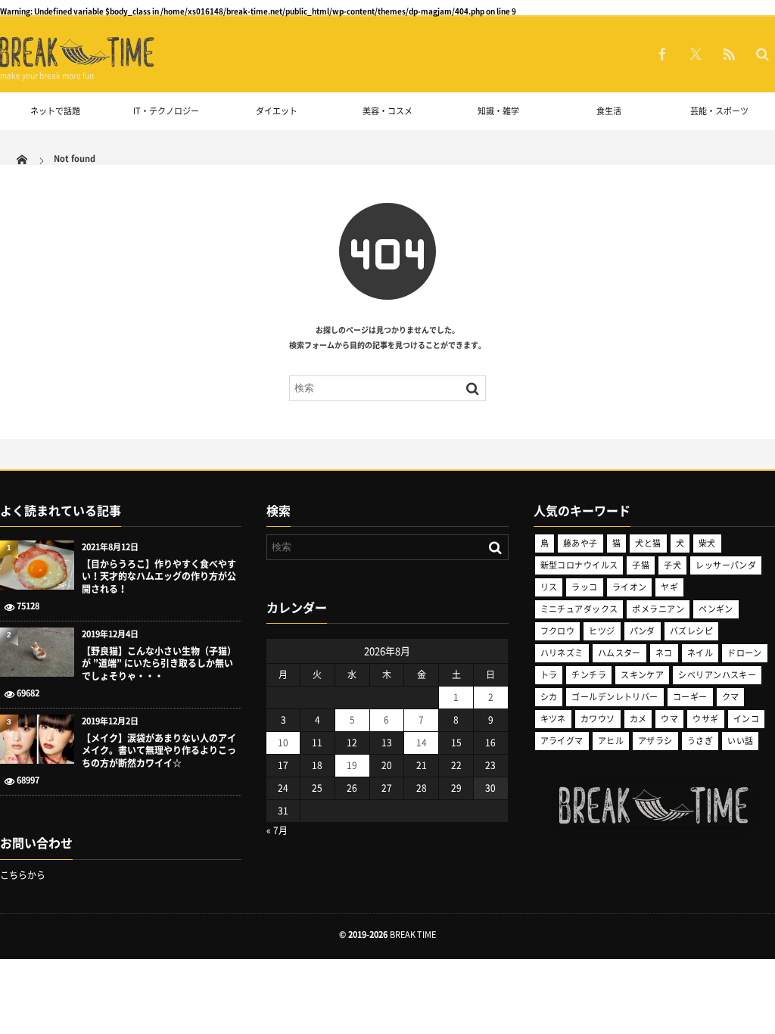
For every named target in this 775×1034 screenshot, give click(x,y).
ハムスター (619, 652)
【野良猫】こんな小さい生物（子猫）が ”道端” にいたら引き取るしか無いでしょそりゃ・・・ (159, 664)
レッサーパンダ (726, 565)
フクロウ (557, 630)
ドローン (744, 652)
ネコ (664, 652)
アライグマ (562, 740)
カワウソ (597, 718)
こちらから (22, 875)
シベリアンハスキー (717, 674)
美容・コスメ (387, 110)
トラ (549, 674)
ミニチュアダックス (579, 609)
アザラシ (655, 740)
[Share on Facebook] (662, 54)
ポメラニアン (658, 609)
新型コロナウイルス (579, 565)
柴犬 (707, 543)
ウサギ (705, 718)
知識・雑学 (498, 110)
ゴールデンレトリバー (614, 696)
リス (549, 587)
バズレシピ (691, 630)
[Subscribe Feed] (729, 54)
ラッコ (584, 587)
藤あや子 (580, 543)
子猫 (640, 565)
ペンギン (716, 609)
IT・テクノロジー (166, 110)
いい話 (740, 740)
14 (421, 742)
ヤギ (669, 587)
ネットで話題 (55, 110)
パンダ (642, 630)
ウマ (669, 718)
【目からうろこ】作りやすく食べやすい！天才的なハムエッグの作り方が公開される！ (159, 577)
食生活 (608, 110)
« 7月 (277, 830)
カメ (638, 718)
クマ (730, 696)
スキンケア (642, 674)
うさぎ (700, 740)
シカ (549, 696)
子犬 (672, 565)
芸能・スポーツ (719, 110)
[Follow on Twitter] (695, 54)
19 (352, 765)
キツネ (553, 718)
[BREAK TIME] (77, 64)
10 (283, 742)
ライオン (629, 587)
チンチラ (588, 674)
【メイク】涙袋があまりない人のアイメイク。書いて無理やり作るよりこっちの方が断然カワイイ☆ (159, 751)
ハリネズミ (562, 652)
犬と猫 (648, 543)
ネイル (700, 652)
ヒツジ (602, 630)
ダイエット (276, 110)
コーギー (690, 696)
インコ (746, 718)
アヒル (611, 740)
